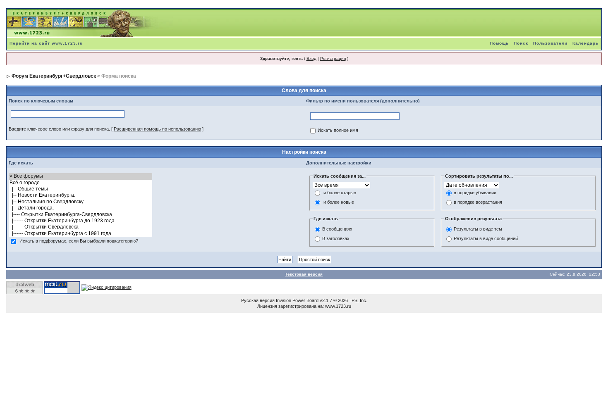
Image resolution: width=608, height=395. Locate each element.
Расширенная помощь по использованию (157, 128)
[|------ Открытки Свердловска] (80, 227)
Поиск (521, 43)
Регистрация (333, 58)
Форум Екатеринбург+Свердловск (54, 76)
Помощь (499, 43)
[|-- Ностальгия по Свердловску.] (80, 202)
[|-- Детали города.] (80, 208)
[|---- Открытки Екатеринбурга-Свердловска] (80, 215)
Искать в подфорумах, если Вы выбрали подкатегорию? (78, 241)
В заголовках (335, 238)
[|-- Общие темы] (80, 189)
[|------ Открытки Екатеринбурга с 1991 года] (80, 234)
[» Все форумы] (80, 176)
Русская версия (258, 300)
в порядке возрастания (478, 202)
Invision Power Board (297, 300)
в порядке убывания (475, 192)
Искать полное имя (338, 130)
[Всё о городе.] (80, 183)
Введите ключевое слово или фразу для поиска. (59, 128)
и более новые (338, 202)
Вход (311, 58)
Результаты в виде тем (478, 228)
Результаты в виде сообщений (486, 238)
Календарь (585, 43)
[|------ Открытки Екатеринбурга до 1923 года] (80, 221)
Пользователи (550, 43)
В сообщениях (337, 228)
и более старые (339, 192)
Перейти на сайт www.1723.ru (46, 43)
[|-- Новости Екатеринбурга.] (80, 195)
